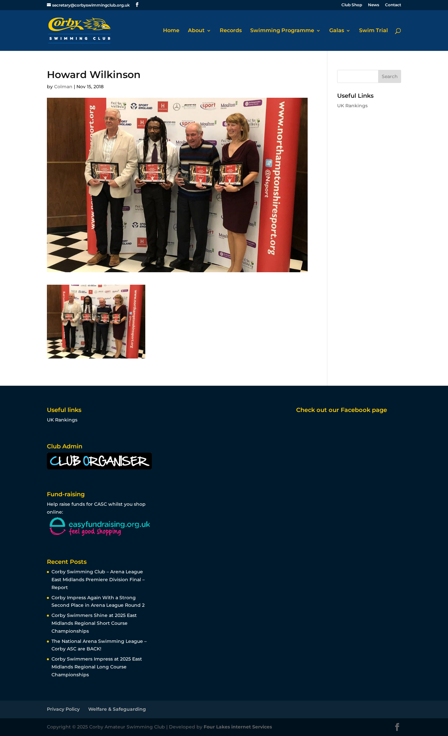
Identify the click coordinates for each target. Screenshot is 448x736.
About (196, 30)
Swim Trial (373, 30)
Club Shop (351, 5)
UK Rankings (352, 106)
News (373, 5)
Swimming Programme (282, 30)
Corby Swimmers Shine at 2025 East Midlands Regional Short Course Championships (94, 623)
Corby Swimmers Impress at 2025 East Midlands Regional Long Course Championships (96, 667)
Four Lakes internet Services (238, 727)
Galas (336, 30)
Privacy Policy (63, 709)
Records (231, 30)
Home (171, 30)
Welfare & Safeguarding (117, 709)
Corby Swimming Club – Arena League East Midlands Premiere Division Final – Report (98, 579)
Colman (63, 87)
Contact (393, 5)
